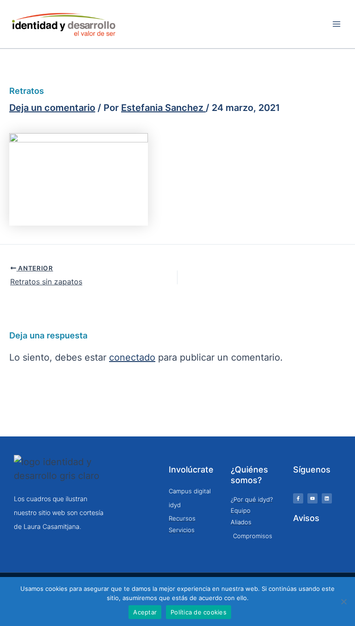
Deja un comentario (52, 107)
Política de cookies (198, 612)
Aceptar (145, 612)
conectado (132, 357)
